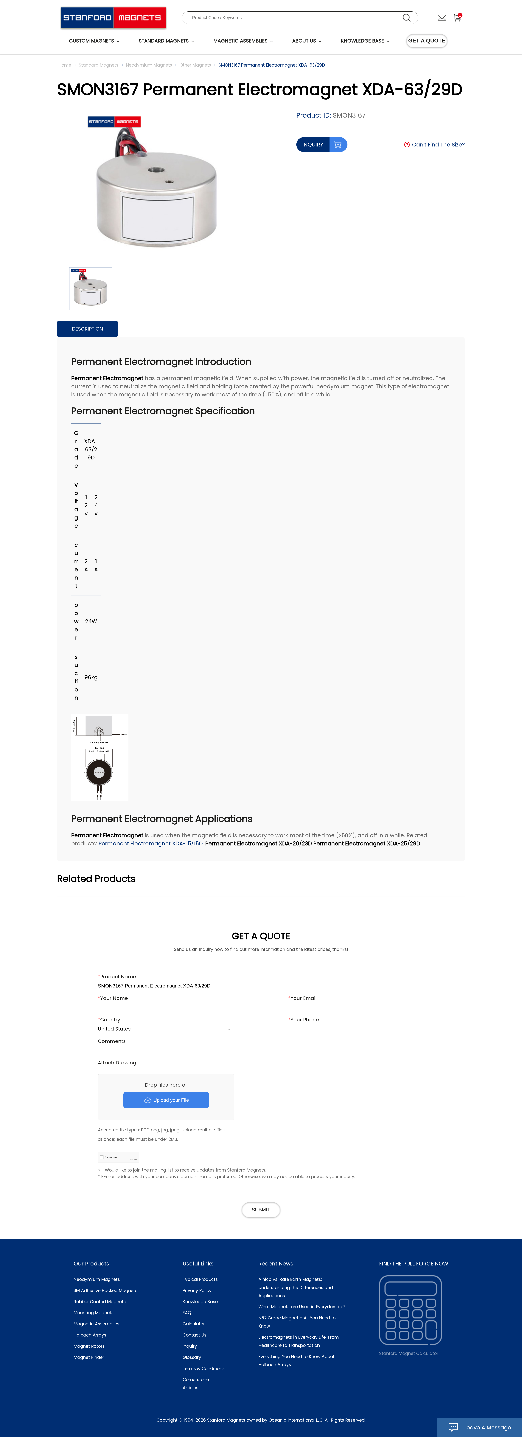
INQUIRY (312, 144)
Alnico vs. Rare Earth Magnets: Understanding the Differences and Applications (295, 1287)
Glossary (192, 1357)
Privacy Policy (197, 1290)
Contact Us (194, 1335)
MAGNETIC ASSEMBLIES (240, 40)
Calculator (194, 1324)
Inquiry (190, 1346)
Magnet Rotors (89, 1346)
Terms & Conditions (204, 1368)
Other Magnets (195, 65)
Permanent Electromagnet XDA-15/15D (151, 843)
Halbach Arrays (90, 1335)
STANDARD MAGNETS (164, 40)
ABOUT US (304, 40)
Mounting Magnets (94, 1313)
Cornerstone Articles (196, 1383)
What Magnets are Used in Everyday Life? (302, 1307)
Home (64, 65)
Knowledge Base (200, 1302)
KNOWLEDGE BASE (362, 40)
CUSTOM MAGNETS (91, 40)
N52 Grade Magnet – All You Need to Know (297, 1322)
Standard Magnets (98, 65)
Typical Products (200, 1279)
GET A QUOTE (426, 41)
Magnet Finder (89, 1357)
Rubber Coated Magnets (100, 1302)
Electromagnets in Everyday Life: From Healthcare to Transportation (298, 1341)
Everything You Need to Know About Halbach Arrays (296, 1360)
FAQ (187, 1313)
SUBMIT (261, 1210)
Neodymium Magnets (149, 65)
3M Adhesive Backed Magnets (105, 1290)
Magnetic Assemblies (96, 1324)
